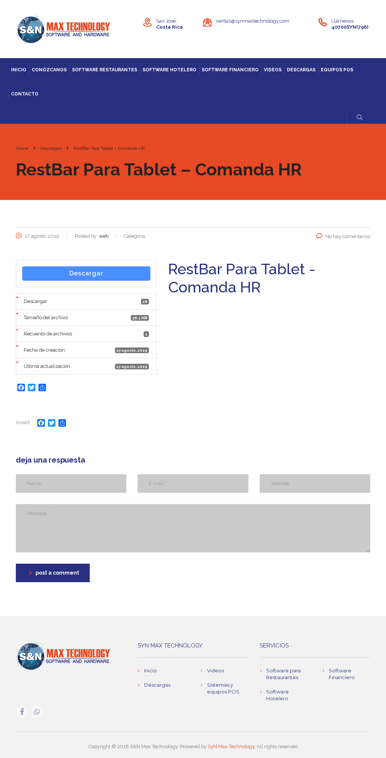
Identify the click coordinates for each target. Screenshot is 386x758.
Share (23, 422)
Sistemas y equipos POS (223, 688)
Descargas (301, 69)
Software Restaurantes (104, 69)
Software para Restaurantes (283, 673)
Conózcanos (49, 69)
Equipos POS (337, 69)
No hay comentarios (347, 236)
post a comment (57, 573)
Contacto (24, 94)
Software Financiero (230, 69)
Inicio (18, 69)
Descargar (86, 273)
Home (22, 148)
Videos (273, 69)
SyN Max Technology (231, 746)
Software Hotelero (169, 69)
